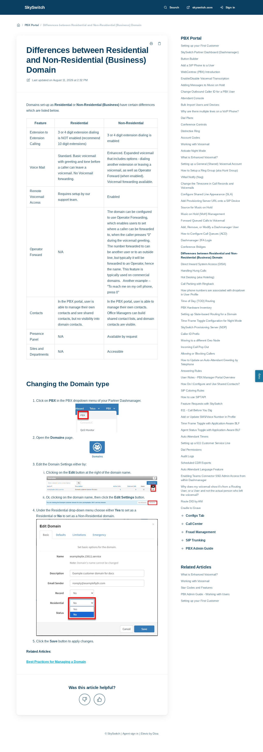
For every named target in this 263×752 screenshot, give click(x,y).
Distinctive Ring (190, 131)
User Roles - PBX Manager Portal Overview (208, 377)
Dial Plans (187, 117)
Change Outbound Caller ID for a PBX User (208, 91)
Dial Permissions (191, 449)
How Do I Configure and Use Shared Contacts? (210, 384)
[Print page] (151, 43)
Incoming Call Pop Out (195, 347)
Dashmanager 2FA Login (196, 240)
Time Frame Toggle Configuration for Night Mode (211, 320)
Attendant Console (192, 98)
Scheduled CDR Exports (196, 462)
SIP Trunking (195, 540)
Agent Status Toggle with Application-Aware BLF (210, 430)
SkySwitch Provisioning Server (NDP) (204, 327)
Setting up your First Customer (200, 45)
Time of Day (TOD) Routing (198, 301)
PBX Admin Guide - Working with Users (205, 594)
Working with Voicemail (195, 144)
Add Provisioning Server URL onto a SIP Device (210, 200)
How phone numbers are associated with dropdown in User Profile (213, 292)
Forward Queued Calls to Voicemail (203, 220)
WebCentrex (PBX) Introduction (200, 71)
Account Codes (190, 137)
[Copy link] (159, 43)
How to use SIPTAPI (193, 397)
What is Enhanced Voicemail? (199, 157)
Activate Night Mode (193, 150)
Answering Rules (191, 370)
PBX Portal (32, 25)
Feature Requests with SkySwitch (201, 403)
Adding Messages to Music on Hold (203, 85)
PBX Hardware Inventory (196, 307)
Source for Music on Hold (196, 207)
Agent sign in (130, 733)
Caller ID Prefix (190, 333)
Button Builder (189, 58)
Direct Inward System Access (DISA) (203, 264)
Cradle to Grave (191, 508)
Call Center (194, 524)
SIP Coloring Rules (192, 390)
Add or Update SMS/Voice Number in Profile (208, 416)
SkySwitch (35, 7)
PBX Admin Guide (199, 548)
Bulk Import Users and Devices (200, 104)
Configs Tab (195, 515)
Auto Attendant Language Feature (202, 469)
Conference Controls (194, 124)
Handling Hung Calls (193, 270)
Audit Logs (187, 456)
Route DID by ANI (192, 501)
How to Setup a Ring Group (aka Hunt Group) (209, 170)
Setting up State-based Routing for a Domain (209, 314)
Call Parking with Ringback (197, 283)
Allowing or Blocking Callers (198, 353)
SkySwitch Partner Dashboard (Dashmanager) (210, 52)
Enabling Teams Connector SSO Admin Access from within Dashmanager (213, 478)
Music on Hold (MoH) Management (203, 214)
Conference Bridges (193, 246)
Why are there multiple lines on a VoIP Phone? (210, 111)
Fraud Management (200, 532)
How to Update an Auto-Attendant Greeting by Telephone (209, 362)
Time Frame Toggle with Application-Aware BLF (210, 423)
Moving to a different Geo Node (200, 340)
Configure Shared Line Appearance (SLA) (207, 194)
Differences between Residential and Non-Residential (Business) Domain (92, 25)
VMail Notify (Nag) (192, 177)
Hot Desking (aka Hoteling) (197, 277)
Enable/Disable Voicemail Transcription (205, 78)
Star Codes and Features (196, 587)
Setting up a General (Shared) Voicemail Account (211, 163)
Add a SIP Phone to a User (197, 65)
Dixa (155, 733)
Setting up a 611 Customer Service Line (205, 443)
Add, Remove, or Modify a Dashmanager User (210, 227)
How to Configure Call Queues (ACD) (204, 233)
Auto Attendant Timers (194, 436)
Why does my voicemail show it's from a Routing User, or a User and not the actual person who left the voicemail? (212, 490)
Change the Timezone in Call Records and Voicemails (207, 185)
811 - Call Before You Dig (196, 410)
